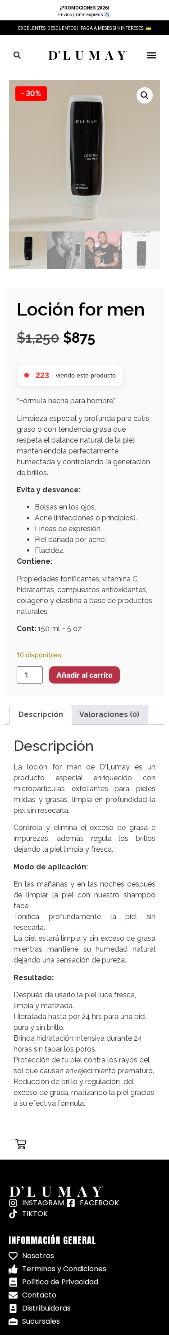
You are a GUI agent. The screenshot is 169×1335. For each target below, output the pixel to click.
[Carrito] (21, 1144)
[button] (17, 55)
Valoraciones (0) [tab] (109, 714)
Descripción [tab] (40, 714)
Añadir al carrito (84, 674)
